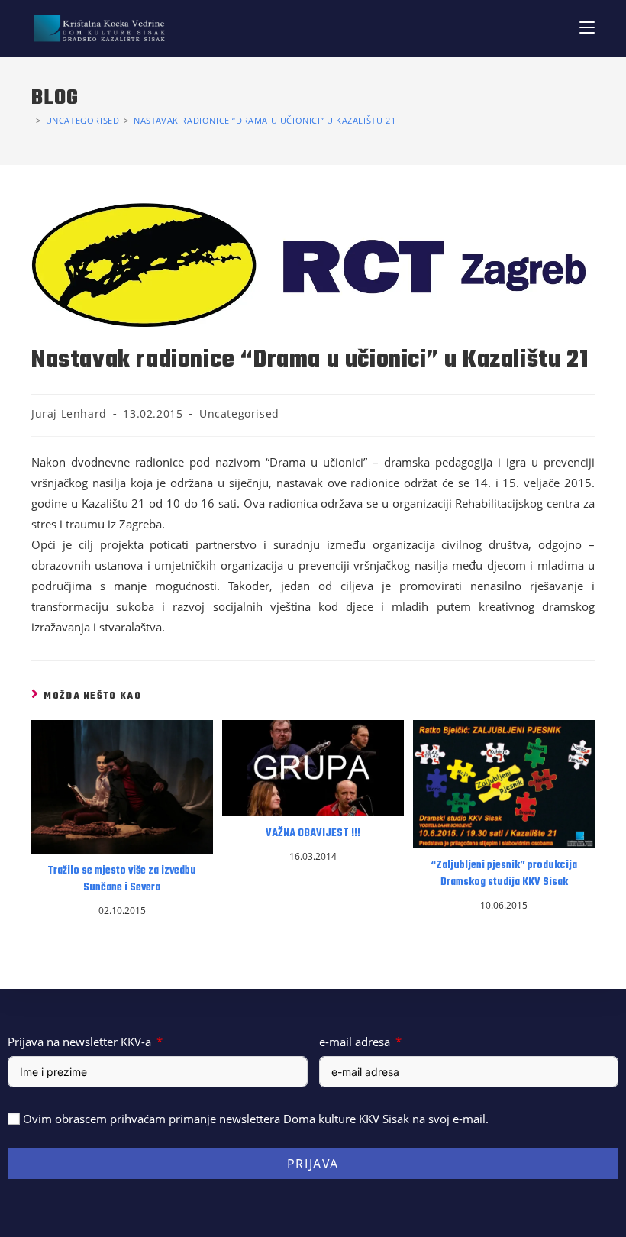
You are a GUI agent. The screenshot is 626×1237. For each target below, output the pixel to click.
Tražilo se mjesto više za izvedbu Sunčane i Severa (121, 879)
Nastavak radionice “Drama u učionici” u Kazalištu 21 (264, 120)
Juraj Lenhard (69, 413)
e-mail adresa (354, 1041)
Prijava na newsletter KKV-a (79, 1041)
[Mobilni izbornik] (587, 28)
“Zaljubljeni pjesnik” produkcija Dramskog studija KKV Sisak (504, 874)
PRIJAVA (313, 1163)
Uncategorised (239, 413)
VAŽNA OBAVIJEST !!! (313, 833)
